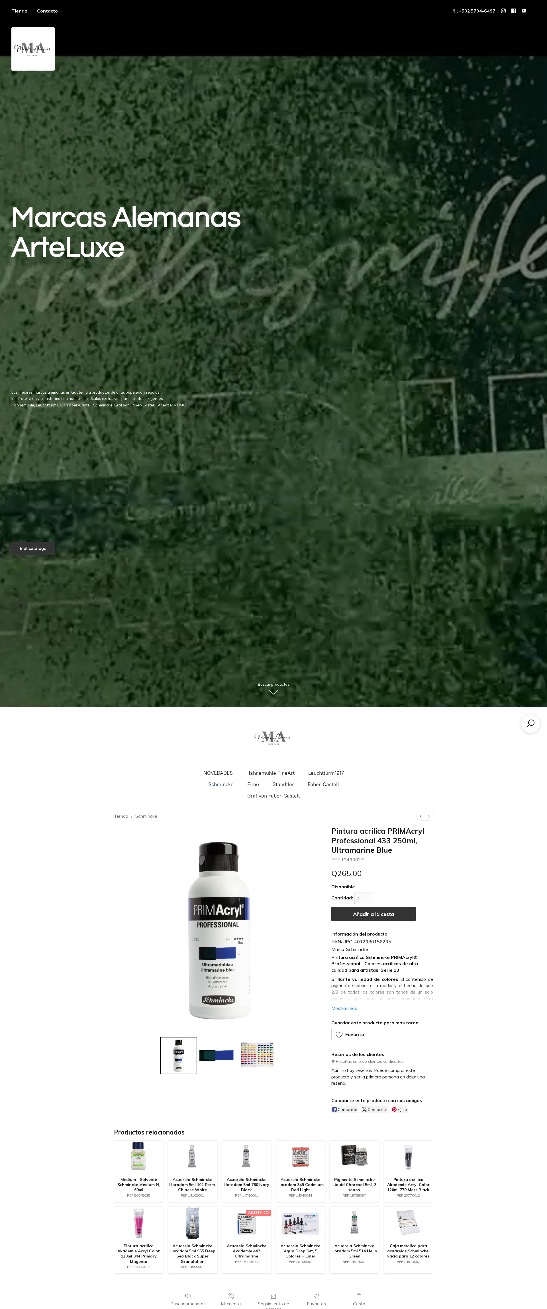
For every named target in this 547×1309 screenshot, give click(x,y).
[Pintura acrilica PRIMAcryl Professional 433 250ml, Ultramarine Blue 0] (178, 1055)
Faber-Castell (323, 784)
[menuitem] (421, 816)
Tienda (19, 11)
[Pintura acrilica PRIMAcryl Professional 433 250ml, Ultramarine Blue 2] (257, 1055)
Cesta (359, 1303)
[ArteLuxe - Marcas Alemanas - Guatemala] (273, 737)
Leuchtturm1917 (326, 773)
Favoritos (316, 1303)
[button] (352, 1034)
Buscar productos (188, 1303)
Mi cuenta (231, 1303)
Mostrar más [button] (344, 1008)
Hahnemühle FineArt (270, 773)
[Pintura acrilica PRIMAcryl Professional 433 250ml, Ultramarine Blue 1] (217, 1055)
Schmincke (221, 784)
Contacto (47, 11)
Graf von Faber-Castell (273, 796)
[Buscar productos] (530, 723)
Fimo (253, 784)
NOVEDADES (218, 773)
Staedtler (283, 784)
